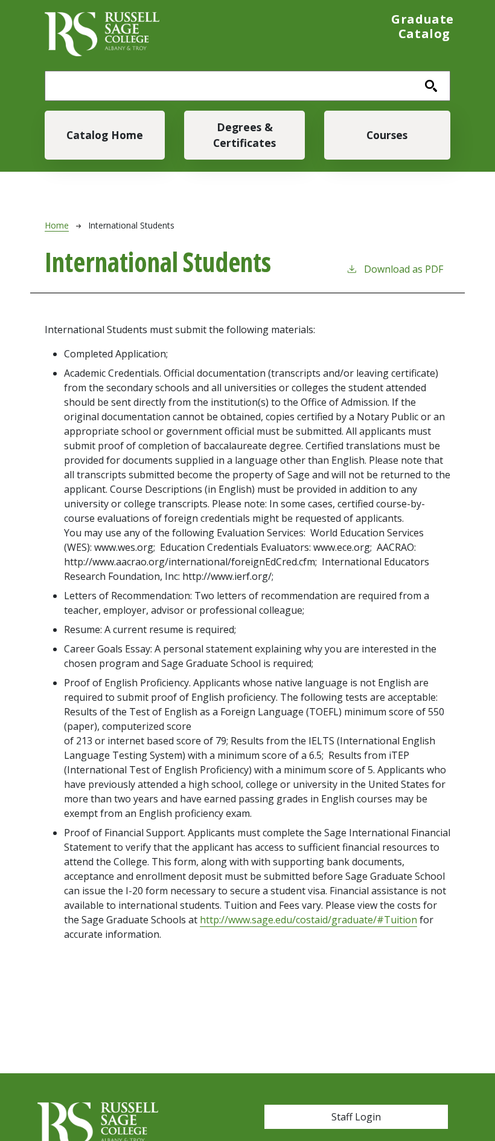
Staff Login (356, 1116)
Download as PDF (403, 269)
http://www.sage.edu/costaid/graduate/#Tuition (308, 919)
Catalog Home (104, 135)
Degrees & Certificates (244, 135)
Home (57, 225)
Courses (386, 135)
